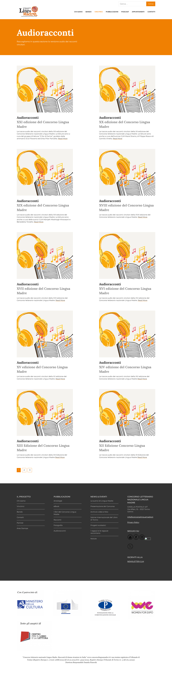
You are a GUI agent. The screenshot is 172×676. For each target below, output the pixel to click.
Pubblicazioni (112, 12)
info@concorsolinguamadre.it (140, 517)
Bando (88, 12)
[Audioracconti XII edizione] (127, 412)
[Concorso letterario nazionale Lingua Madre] (28, 17)
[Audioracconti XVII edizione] (45, 255)
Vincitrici (99, 12)
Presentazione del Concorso (102, 506)
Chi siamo (78, 12)
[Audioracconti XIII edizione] (45, 412)
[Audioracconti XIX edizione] (45, 172)
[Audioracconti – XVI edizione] (127, 255)
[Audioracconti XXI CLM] (45, 89)
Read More (63, 139)
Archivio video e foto (99, 512)
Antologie (58, 501)
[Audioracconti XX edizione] (127, 89)
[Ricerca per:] (132, 4)
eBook (56, 506)
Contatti (151, 12)
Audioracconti (60, 531)
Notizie (93, 539)
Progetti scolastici (98, 525)
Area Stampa (22, 528)
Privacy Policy (133, 522)
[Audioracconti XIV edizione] (127, 334)
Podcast (125, 12)
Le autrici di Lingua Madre (101, 501)
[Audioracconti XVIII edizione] (127, 172)
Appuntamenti (138, 12)
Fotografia (58, 525)
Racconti (57, 520)
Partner (20, 523)
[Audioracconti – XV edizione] (45, 334)
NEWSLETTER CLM (135, 561)
